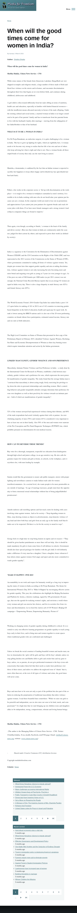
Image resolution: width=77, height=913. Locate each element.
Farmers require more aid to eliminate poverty (31, 858)
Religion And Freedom (23, 806)
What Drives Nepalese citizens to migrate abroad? (33, 784)
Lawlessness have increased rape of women (31, 868)
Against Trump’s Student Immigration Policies (31, 863)
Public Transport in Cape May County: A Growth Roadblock (36, 795)
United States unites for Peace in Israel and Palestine (34, 808)
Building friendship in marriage (26, 874)
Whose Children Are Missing (25, 879)
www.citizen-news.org (29, 738)
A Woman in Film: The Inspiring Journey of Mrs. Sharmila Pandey (38, 803)
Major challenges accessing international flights (32, 789)
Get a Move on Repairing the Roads (28, 800)
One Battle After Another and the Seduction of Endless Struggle (37, 847)
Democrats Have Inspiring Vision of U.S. (29, 797)
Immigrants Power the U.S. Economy (28, 787)
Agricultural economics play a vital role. (29, 830)
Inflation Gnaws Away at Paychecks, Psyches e (32, 792)
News (17, 767)
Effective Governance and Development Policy (31, 841)
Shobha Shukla (19, 59)
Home (9, 21)
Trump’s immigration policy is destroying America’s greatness (37, 852)
